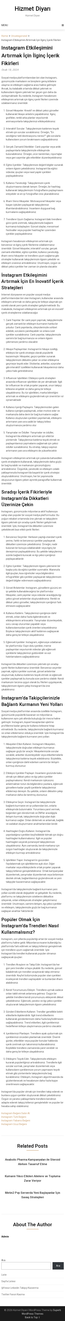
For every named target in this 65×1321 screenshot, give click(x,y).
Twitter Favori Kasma (13, 1294)
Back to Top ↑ (32, 1317)
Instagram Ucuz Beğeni (14, 1124)
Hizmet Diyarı (33, 8)
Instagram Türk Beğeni (13, 1117)
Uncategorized (19, 36)
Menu (4, 25)
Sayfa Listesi (8, 1281)
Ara (3, 1260)
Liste (4, 1274)
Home (4, 36)
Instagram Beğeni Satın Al (15, 1113)
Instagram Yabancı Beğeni (15, 1120)
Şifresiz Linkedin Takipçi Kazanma (19, 1287)
